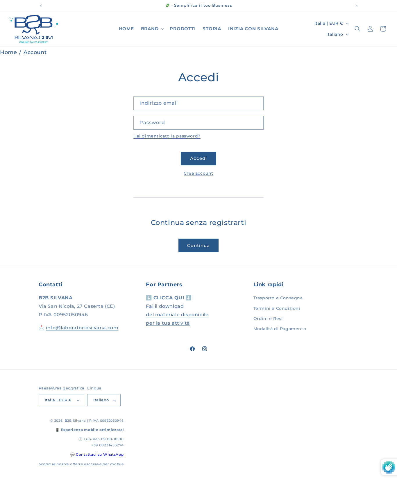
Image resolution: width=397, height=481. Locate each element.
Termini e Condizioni (276, 308)
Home (8, 52)
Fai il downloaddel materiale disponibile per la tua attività (177, 314)
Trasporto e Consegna (278, 298)
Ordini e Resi (268, 318)
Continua (198, 245)
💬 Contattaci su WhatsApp (97, 454)
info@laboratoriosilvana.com (82, 327)
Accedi (198, 158)
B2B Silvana (75, 421)
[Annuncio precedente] (40, 5)
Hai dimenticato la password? (167, 136)
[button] (152, 28)
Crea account (198, 173)
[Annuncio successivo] (356, 5)
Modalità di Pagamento (279, 328)
